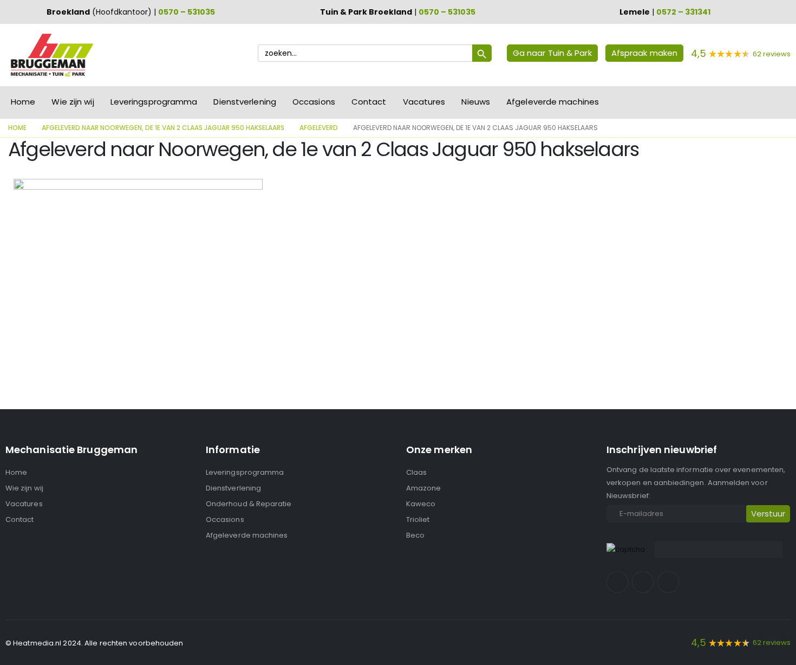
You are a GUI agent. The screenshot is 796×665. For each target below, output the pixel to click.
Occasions (313, 101)
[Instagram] (643, 582)
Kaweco (420, 504)
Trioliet (418, 519)
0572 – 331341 (683, 12)
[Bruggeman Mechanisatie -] (51, 55)
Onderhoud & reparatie (248, 504)
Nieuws (475, 101)
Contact (369, 101)
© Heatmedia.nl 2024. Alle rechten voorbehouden (94, 643)
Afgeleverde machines (552, 101)
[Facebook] (617, 582)
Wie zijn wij (72, 101)
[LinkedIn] (668, 582)
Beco (415, 535)
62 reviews (772, 53)
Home (23, 101)
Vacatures (424, 101)
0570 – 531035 (186, 12)
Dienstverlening (244, 101)
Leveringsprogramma (154, 101)
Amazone (423, 488)
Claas (416, 472)
